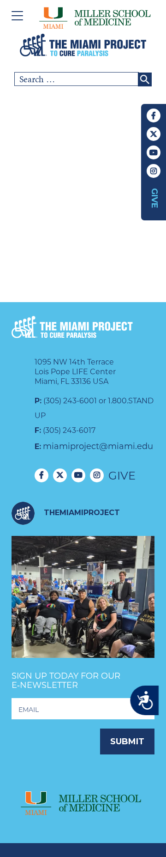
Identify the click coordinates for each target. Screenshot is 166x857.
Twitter (153, 134)
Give (154, 198)
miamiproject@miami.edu (98, 446)
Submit (127, 741)
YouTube (153, 152)
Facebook (153, 115)
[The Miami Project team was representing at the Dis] (83, 607)
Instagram (153, 171)
